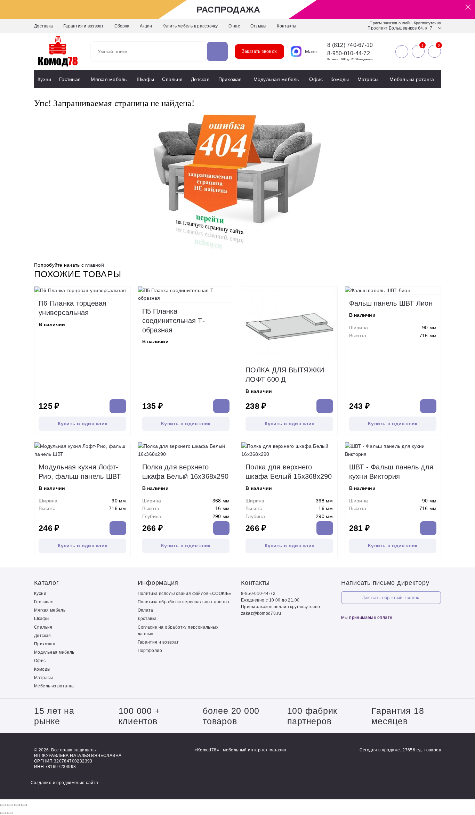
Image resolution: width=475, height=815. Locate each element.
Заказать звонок (259, 51)
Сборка (122, 26)
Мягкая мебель (109, 79)
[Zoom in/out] (24, 805)
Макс (311, 51)
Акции (146, 26)
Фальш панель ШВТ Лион (391, 303)
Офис (316, 79)
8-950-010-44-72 (348, 53)
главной (94, 265)
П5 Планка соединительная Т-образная (173, 320)
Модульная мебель (276, 79)
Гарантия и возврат (83, 26)
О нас (234, 26)
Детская (200, 79)
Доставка (43, 26)
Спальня (172, 79)
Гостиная (70, 79)
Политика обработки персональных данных (184, 601)
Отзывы (258, 26)
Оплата (145, 610)
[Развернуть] (17, 805)
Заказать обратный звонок (390, 597)
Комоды (339, 79)
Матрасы (368, 79)
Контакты (286, 26)
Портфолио (150, 650)
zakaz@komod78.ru (261, 613)
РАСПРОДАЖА (228, 9)
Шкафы (145, 79)
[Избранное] (418, 51)
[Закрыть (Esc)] (3, 805)
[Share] (10, 805)
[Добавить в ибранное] (123, 287)
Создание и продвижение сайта (64, 782)
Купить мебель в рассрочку (190, 26)
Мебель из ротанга (411, 79)
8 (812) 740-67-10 (350, 45)
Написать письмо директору (385, 582)
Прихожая (230, 79)
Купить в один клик (82, 423)
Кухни (44, 79)
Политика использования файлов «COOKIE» (185, 593)
